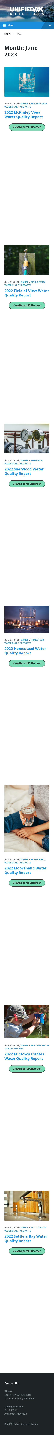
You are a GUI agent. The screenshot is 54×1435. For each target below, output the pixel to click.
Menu (11, 25)
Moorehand (37, 859)
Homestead (37, 640)
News (19, 34)
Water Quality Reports (17, 107)
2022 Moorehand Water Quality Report (25, 870)
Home (7, 34)
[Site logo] (27, 15)
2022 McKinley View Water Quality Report (23, 114)
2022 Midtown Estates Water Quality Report (24, 1056)
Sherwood (37, 460)
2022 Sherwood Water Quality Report (24, 471)
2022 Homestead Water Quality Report (25, 650)
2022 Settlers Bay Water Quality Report (25, 1238)
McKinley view (39, 104)
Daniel (24, 104)
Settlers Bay (38, 1228)
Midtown (36, 1045)
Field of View (38, 282)
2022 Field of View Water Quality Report (26, 293)
